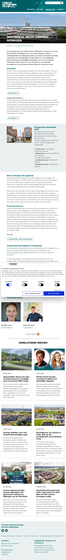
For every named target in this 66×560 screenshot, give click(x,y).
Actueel (40, 9)
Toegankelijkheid (46, 536)
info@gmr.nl (6, 552)
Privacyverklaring (7, 536)
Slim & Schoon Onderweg (43, 548)
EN (41, 3)
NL (37, 3)
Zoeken (61, 3)
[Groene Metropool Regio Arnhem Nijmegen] (9, 4)
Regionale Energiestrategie (44, 550)
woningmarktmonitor (15, 252)
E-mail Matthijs (6, 327)
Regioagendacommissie (43, 545)
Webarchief (58, 536)
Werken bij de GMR (41, 552)
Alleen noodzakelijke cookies (33, 293)
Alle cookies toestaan (54, 293)
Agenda (60, 9)
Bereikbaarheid (7, 550)
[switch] (24, 284)
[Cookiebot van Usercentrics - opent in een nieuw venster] (9, 264)
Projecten (51, 9)
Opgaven (30, 9)
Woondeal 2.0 (13, 93)
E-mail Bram (28, 327)
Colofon (26, 536)
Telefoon (4, 554)
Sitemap (34, 536)
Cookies (19, 536)
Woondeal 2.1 (13, 118)
